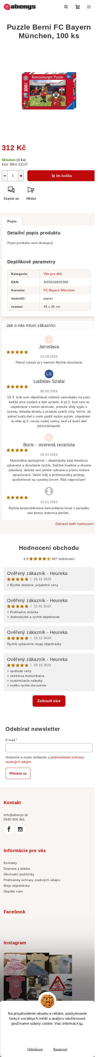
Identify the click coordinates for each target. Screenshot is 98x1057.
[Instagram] (20, 829)
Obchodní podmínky (19, 874)
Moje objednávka (17, 885)
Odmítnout (35, 1049)
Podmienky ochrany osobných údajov (32, 880)
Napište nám (13, 891)
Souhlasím (50, 1035)
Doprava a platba (17, 868)
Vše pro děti (53, 274)
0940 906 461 (14, 819)
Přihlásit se (18, 773)
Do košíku (64, 176)
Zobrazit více (49, 701)
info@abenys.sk (16, 815)
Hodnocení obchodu (49, 547)
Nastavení (60, 1049)
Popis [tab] (12, 221)
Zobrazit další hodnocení (74, 524)
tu (80, 1023)
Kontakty (10, 863)
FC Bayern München (59, 290)
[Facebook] (9, 829)
